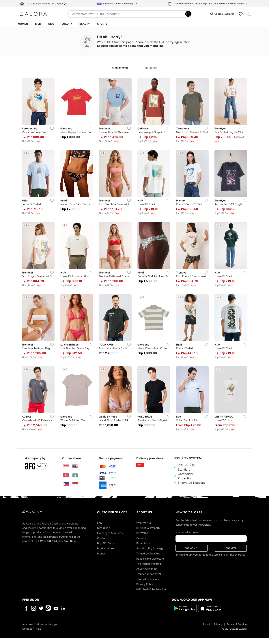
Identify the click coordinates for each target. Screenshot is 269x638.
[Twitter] (41, 608)
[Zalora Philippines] (66, 484)
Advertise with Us (146, 568)
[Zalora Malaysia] (75, 466)
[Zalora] (33, 14)
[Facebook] (26, 608)
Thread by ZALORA (148, 553)
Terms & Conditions (147, 578)
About (206, 624)
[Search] (188, 14)
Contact (27, 628)
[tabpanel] (134, 255)
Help (38, 628)
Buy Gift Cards (106, 543)
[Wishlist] (240, 14)
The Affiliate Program (149, 563)
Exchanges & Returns (110, 532)
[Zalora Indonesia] (75, 484)
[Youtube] (56, 608)
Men (38, 23)
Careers (141, 537)
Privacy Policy (144, 584)
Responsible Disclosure (150, 558)
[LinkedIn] (63, 608)
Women (22, 23)
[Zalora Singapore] (66, 466)
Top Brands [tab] (150, 67)
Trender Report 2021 (148, 573)
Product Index (105, 548)
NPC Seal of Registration (151, 589)
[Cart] (249, 14)
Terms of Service (237, 624)
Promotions (143, 543)
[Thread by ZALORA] (48, 608)
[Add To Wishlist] (52, 128)
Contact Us (104, 537)
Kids (51, 23)
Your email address (186, 532)
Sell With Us (143, 532)
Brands (101, 553)
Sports (102, 23)
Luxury (67, 23)
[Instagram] (33, 608)
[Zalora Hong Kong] (66, 475)
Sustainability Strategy (149, 548)
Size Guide (103, 527)
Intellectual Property (148, 527)
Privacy (218, 624)
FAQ (99, 522)
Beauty (84, 23)
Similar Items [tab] (120, 67)
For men (231, 548)
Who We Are (143, 522)
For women (191, 548)
